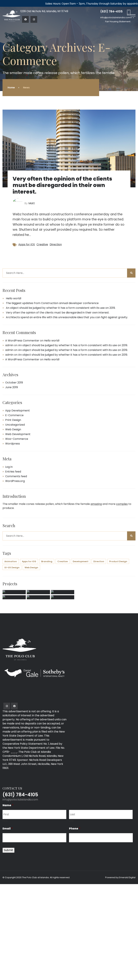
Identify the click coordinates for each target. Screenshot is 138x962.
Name (8, 805)
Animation (10, 561)
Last (71, 820)
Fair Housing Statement (117, 21)
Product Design (118, 561)
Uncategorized (15, 425)
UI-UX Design (12, 567)
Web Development (17, 434)
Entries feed (13, 471)
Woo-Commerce (16, 439)
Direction (56, 244)
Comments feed (16, 476)
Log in (9, 467)
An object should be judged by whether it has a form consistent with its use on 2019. (60, 308)
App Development (17, 410)
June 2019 (11, 387)
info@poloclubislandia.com (20, 799)
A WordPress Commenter (22, 340)
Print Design (13, 420)
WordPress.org (15, 481)
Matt (31, 203)
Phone (74, 828)
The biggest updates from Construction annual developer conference (52, 303)
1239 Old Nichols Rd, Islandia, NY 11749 (44, 11)
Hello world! (13, 298)
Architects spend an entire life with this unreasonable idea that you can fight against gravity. (67, 317)
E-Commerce (14, 415)
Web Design (13, 429)
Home (11, 87)
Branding (46, 561)
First (5, 820)
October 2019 (14, 382)
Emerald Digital (127, 877)
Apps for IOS (26, 244)
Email (8, 828)
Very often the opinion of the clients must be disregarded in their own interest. (62, 185)
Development (80, 561)
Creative (42, 244)
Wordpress (12, 444)
